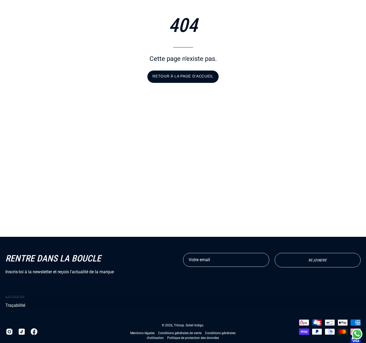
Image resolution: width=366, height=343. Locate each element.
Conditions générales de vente (179, 333)
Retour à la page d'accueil (183, 76)
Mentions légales (142, 333)
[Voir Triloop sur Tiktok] (22, 332)
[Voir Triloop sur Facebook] (34, 332)
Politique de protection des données (193, 338)
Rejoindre (317, 260)
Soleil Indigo (194, 325)
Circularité (14, 296)
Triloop (179, 325)
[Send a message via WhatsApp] (357, 334)
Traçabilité (15, 305)
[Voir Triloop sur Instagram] (9, 332)
